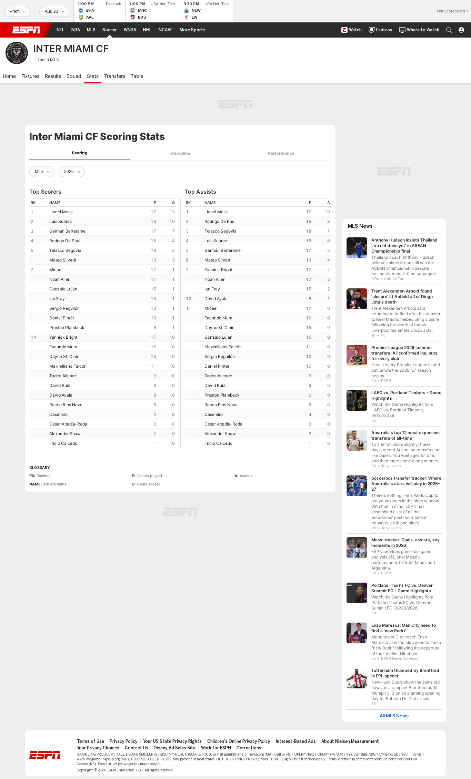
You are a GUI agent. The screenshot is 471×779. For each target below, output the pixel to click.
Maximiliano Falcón (68, 366)
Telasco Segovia (65, 250)
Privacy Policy (124, 741)
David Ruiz (59, 385)
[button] (449, 30)
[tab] (79, 153)
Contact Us (136, 748)
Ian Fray (57, 298)
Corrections (249, 748)
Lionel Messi (61, 211)
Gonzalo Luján (63, 288)
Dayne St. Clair (63, 356)
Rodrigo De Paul (64, 240)
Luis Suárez (60, 221)
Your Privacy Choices (98, 748)
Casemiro (58, 414)
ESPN (26, 30)
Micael (55, 269)
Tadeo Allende (63, 375)
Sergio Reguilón (64, 308)
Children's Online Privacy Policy (238, 741)
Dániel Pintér (61, 317)
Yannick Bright (63, 337)
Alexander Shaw (65, 433)
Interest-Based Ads (296, 741)
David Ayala (60, 395)
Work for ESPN (216, 748)
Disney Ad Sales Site (175, 748)
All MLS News (394, 715)
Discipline (180, 153)
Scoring (80, 152)
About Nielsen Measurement (350, 741)
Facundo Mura (63, 346)
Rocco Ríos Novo (65, 404)
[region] (102, 323)
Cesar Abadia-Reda (68, 424)
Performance (281, 153)
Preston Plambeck (66, 327)
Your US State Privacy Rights (172, 741)
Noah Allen (59, 279)
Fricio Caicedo (63, 443)
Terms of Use (90, 741)
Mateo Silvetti (62, 260)
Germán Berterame (67, 231)
